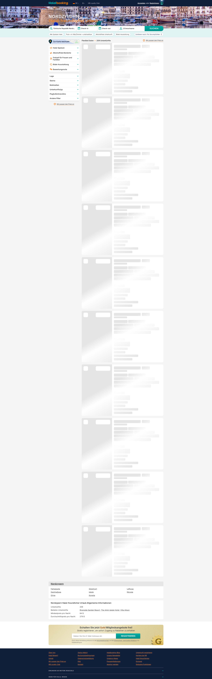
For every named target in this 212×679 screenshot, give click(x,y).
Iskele (91, 592)
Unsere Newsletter (113, 655)
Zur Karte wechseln (61, 41)
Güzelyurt (93, 589)
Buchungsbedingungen (86, 655)
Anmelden (141, 3)
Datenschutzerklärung (86, 658)
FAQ (79, 661)
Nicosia (130, 592)
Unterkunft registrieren (144, 652)
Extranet (139, 661)
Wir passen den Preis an (57, 661)
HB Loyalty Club (94, 3)
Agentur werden (112, 664)
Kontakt (80, 664)
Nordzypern (57, 583)
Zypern (58, 8)
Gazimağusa (56, 592)
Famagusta (55, 589)
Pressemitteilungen (113, 661)
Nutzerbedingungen (103, 640)
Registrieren (154, 3)
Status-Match (83, 652)
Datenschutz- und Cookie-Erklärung (125, 640)
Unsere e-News (112, 658)
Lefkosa (130, 589)
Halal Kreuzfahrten (142, 658)
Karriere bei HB (141, 655)
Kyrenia (92, 595)
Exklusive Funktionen (143, 664)
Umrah (51, 658)
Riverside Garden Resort (90, 610)
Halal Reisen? (53, 655)
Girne (53, 595)
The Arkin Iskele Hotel (110, 610)
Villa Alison (125, 610)
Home (51, 8)
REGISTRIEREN (128, 636)
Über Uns (52, 652)
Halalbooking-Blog (113, 652)
